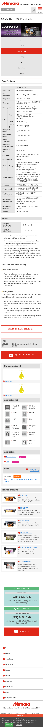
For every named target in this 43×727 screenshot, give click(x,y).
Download (21, 68)
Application (23, 457)
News (21, 73)
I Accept (9, 725)
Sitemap (3, 713)
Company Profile (10, 698)
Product (7, 653)
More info (19, 725)
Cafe (7, 462)
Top (21, 40)
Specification (21, 51)
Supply (21, 57)
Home (7, 648)
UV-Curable (8, 381)
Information (17, 476)
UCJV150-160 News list (34, 470)
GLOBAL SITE (8, 9)
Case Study (9, 659)
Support (8, 675)
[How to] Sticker (11, 457)
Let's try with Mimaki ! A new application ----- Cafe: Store (21, 481)
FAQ (21, 62)
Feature (21, 46)
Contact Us (9, 687)
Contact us (22, 715)
